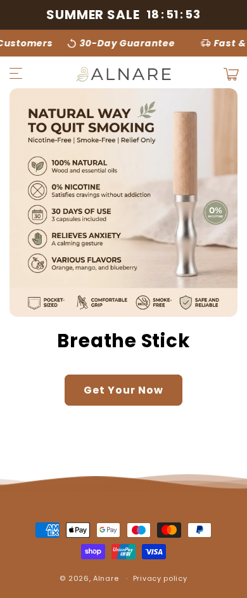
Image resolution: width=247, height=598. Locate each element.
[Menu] (16, 74)
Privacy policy (160, 578)
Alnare (105, 578)
